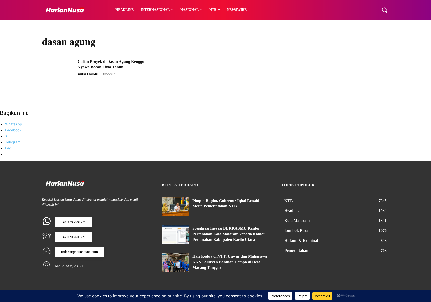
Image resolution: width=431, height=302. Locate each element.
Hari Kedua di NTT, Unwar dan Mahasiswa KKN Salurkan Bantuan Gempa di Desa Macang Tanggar (229, 262)
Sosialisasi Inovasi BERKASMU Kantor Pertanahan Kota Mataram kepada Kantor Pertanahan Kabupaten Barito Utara (228, 234)
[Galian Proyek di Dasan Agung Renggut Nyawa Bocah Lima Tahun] (58, 70)
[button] (384, 10)
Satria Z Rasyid (88, 73)
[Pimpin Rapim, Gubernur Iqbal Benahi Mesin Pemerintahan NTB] (175, 206)
